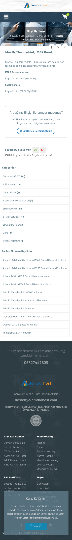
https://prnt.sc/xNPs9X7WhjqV (21, 78)
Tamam (36, 526)
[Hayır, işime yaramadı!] (43, 150)
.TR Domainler (11, 451)
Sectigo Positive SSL (15, 483)
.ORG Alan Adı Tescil (15, 464)
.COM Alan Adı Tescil (15, 456)
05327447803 (36, 362)
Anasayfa (13, 36)
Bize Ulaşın (43, 483)
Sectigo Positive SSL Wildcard (15, 489)
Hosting (41, 442)
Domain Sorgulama (14, 442)
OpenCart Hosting (47, 469)
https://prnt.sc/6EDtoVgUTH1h (21, 91)
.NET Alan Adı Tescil (15, 460)
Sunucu (41, 447)
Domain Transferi (13, 447)
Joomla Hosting (45, 464)
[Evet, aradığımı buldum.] (35, 150)
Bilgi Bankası (27, 36)
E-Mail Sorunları (44, 36)
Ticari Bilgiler (44, 488)
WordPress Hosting (47, 460)
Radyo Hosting (45, 456)
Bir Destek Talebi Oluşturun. (37, 131)
